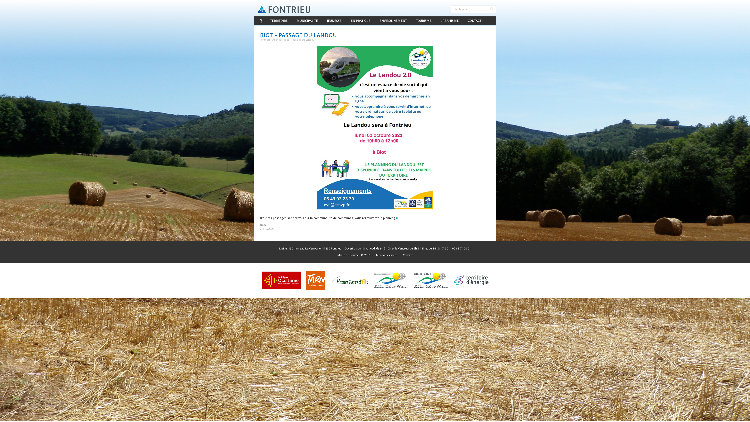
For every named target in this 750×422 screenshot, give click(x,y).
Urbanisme (450, 21)
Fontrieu (265, 39)
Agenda (277, 39)
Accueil (260, 20)
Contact (474, 21)
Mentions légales (386, 255)
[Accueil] (284, 9)
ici (397, 218)
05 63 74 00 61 (461, 248)
